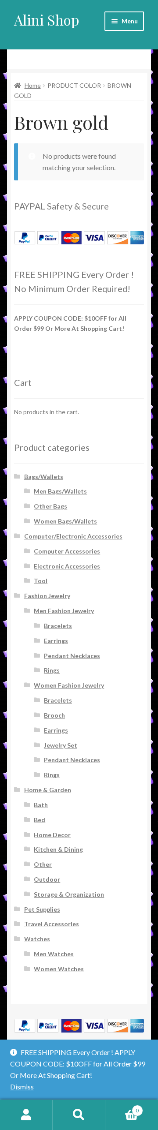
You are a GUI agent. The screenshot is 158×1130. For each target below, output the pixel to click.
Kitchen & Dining (58, 849)
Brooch (54, 715)
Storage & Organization (69, 894)
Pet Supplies (42, 909)
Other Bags (50, 506)
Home (33, 85)
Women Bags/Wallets (65, 521)
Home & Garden (47, 789)
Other (43, 864)
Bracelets (58, 625)
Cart (122, 1107)
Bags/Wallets (43, 476)
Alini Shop (46, 19)
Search (79, 1115)
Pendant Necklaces (72, 655)
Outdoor (47, 879)
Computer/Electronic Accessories (73, 536)
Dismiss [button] (22, 1086)
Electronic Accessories (67, 566)
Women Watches (59, 969)
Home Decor (52, 834)
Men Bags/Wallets (60, 491)
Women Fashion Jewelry (69, 685)
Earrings (56, 640)
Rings (52, 670)
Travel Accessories (51, 924)
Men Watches (54, 954)
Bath (41, 804)
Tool (40, 580)
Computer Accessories (67, 551)
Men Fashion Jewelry (64, 610)
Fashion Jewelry (47, 595)
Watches (37, 939)
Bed (39, 819)
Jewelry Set (60, 745)
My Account (26, 1115)
